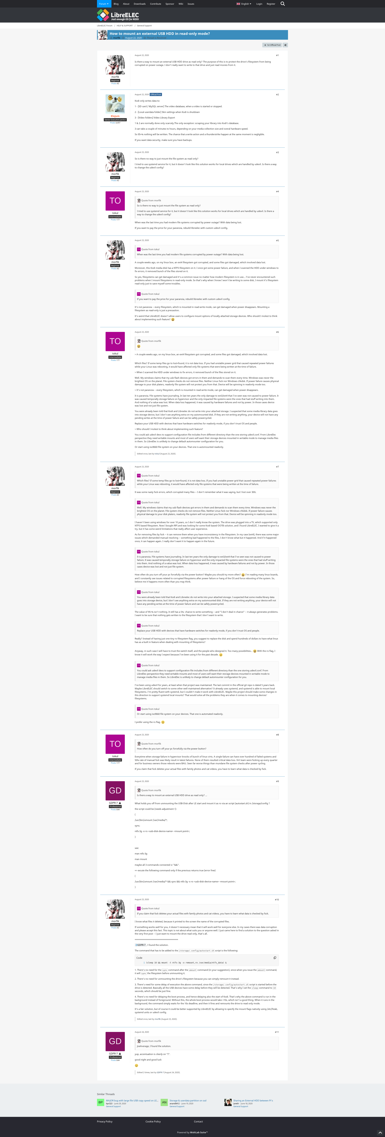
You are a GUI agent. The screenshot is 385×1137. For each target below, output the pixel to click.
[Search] (282, 4)
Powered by (192, 1132)
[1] (141, 962)
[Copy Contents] (275, 958)
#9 (277, 781)
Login (259, 3)
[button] (244, 4)
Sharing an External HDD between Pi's (253, 1100)
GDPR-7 (160, 1072)
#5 (277, 240)
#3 (277, 152)
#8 (277, 734)
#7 (277, 466)
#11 (277, 1031)
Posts (113, 83)
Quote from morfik (151, 200)
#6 (277, 331)
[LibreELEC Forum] (192, 15)
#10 (277, 899)
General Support (113, 1106)
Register (271, 3)
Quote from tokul (150, 249)
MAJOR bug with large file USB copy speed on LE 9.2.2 (134, 1100)
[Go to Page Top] (380, 1132)
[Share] (285, 45)
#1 (277, 55)
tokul (157, 453)
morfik (158, 1019)
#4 (277, 191)
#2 (277, 94)
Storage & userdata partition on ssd (188, 1100)
